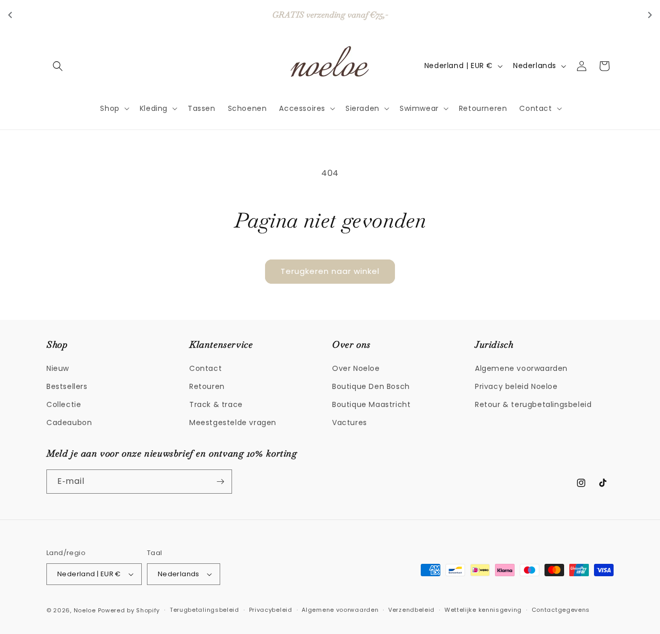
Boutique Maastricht (371, 404)
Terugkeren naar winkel (330, 271)
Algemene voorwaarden (521, 368)
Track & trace (216, 404)
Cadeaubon (69, 422)
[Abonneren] (220, 481)
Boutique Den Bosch (371, 386)
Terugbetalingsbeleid (204, 610)
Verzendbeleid (411, 610)
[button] (57, 66)
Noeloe (85, 610)
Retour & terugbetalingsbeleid (533, 404)
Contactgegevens (561, 610)
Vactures (349, 422)
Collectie (63, 404)
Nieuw (57, 368)
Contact (205, 368)
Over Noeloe (356, 368)
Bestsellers (67, 386)
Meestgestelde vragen (232, 422)
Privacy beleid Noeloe (516, 386)
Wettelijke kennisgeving (483, 610)
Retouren (207, 386)
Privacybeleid (270, 610)
